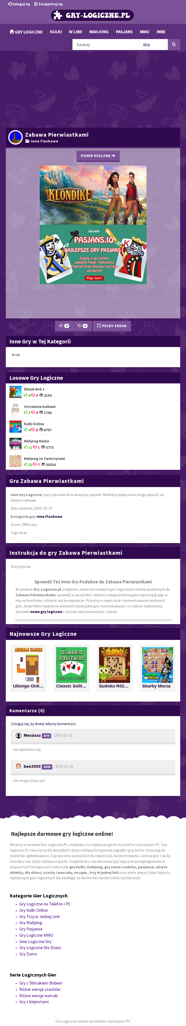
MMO (144, 31)
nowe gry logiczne (46, 491)
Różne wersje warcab (38, 875)
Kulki (56, 31)
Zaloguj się (20, 4)
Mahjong (99, 31)
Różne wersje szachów (39, 869)
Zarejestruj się (50, 4)
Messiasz (32, 615)
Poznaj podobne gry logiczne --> (139, 153)
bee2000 (32, 646)
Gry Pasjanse (30, 809)
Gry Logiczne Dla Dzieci (40, 827)
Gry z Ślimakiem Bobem (40, 863)
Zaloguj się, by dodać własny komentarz (43, 603)
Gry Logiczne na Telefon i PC (45, 784)
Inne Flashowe (43, 141)
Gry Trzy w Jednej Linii (39, 796)
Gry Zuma (28, 834)
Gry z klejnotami (34, 882)
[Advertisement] (93, 89)
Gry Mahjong (30, 802)
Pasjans (124, 31)
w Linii (75, 31)
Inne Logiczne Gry (35, 821)
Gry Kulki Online (33, 790)
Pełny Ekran (114, 206)
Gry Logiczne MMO (36, 815)
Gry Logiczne (28, 32)
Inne (161, 31)
